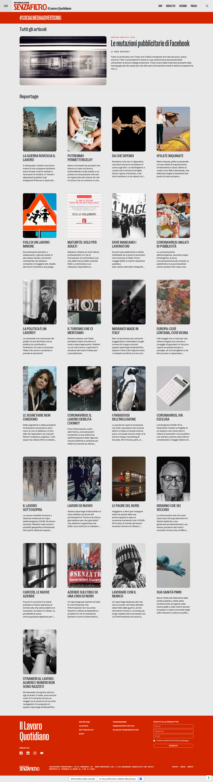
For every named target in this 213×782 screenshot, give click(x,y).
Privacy (175, 767)
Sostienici (183, 6)
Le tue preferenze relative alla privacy (117, 779)
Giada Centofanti (122, 52)
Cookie (182, 767)
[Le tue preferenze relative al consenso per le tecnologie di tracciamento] (208, 777)
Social (132, 37)
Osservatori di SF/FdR (123, 726)
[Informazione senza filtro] (29, 768)
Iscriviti (173, 746)
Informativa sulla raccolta (83, 779)
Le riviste (83, 726)
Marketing (115, 37)
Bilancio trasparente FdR (126, 730)
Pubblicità (124, 37)
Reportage (84, 722)
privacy (186, 740)
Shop (160, 6)
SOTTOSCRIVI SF (86, 730)
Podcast (194, 6)
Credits (190, 767)
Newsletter (170, 6)
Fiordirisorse (119, 722)
